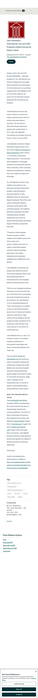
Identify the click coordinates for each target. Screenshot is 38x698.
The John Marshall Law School (17, 57)
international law (12, 486)
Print (4, 540)
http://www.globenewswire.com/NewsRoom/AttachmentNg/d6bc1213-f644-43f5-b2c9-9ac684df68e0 (19, 465)
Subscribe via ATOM (10, 548)
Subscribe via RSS (9, 545)
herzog (25, 493)
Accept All (19, 694)
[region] (19, 683)
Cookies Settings (19, 684)
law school (17, 493)
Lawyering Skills (19, 421)
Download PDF (8, 542)
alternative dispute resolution (15, 490)
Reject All (19, 689)
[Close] (36, 671)
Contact (9, 521)
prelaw (9, 493)
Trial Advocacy (16, 424)
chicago (20, 497)
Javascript (6, 551)
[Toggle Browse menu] (31, 10)
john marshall (11, 497)
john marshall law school (14, 483)
